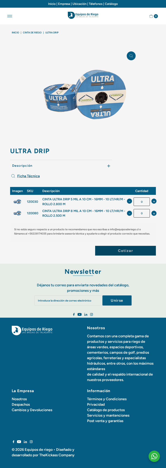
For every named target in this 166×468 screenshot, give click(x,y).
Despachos (21, 404)
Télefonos (95, 4)
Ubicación (79, 4)
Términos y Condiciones (107, 399)
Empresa (64, 4)
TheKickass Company (56, 455)
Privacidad (96, 404)
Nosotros (19, 399)
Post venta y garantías (105, 421)
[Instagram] (91, 315)
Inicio (52, 4)
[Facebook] (74, 315)
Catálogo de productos (106, 410)
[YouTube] (80, 315)
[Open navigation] (10, 16)
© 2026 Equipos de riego (32, 449)
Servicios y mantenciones (108, 415)
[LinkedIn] (85, 315)
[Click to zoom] (131, 55)
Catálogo (111, 4)
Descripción (22, 166)
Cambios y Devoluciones (32, 410)
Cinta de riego (32, 32)
